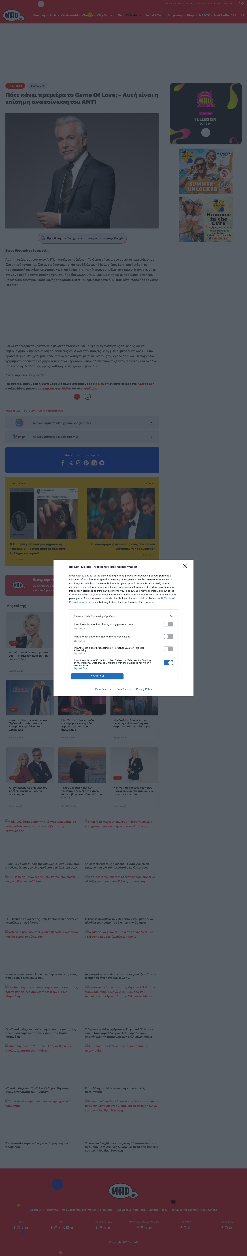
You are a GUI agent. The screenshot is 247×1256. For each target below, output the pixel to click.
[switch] (168, 624)
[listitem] (123, 616)
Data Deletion (103, 689)
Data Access (123, 689)
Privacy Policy (144, 689)
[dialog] (123, 628)
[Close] (186, 567)
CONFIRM (97, 676)
